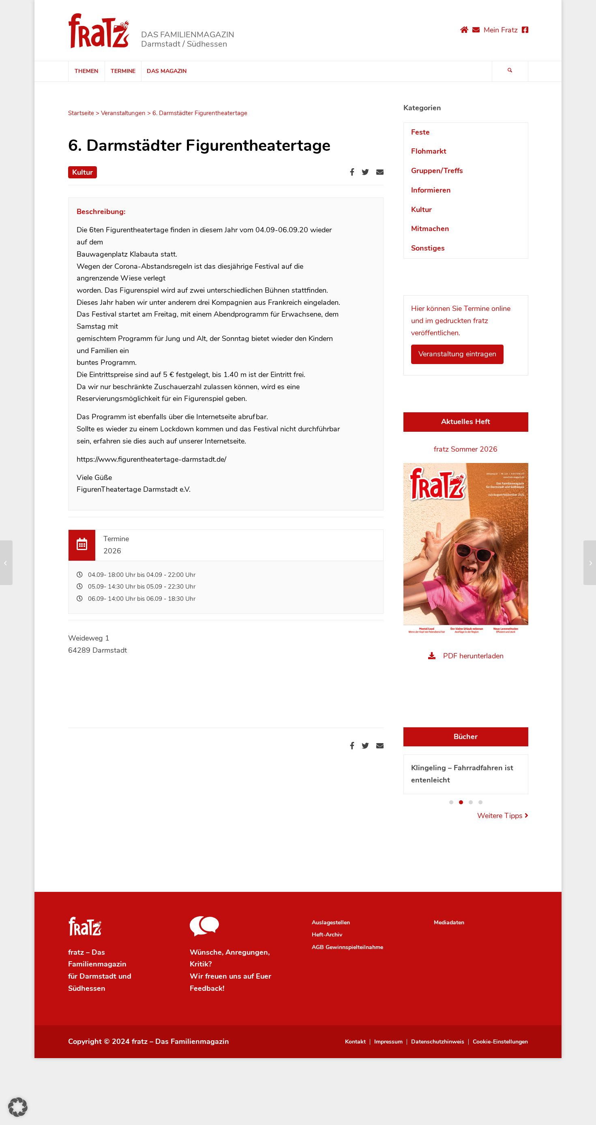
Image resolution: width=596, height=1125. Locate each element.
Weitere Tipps (501, 816)
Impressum (388, 1042)
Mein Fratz (501, 30)
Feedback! (207, 988)
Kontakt (355, 1042)
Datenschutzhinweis (437, 1042)
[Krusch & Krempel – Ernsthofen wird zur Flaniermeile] (6, 562)
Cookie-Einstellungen (500, 1042)
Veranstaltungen (123, 113)
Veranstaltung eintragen (457, 354)
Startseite (81, 113)
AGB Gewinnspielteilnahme (347, 947)
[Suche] (510, 71)
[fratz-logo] (99, 30)
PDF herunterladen (473, 656)
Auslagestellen (331, 922)
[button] (451, 802)
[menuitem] (86, 71)
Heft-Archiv (327, 935)
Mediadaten (449, 922)
